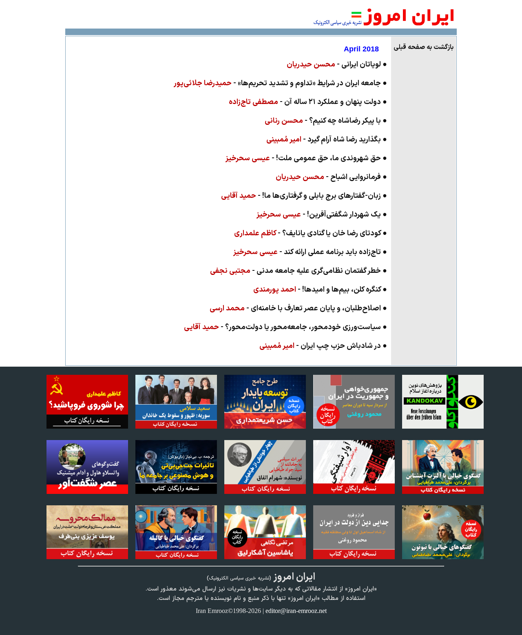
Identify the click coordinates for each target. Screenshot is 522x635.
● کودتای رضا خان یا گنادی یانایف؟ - (310, 233)
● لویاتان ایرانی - (337, 64)
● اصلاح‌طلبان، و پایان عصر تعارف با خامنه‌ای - (298, 308)
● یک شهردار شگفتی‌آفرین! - (322, 214)
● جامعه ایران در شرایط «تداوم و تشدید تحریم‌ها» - (280, 83)
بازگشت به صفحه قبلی (423, 47)
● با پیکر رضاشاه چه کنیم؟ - (326, 120)
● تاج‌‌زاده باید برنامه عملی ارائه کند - (310, 252)
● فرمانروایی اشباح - (331, 177)
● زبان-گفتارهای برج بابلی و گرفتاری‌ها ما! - (304, 195)
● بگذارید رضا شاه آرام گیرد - (326, 139)
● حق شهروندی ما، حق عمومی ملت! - (306, 158)
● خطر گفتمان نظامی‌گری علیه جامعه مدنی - (298, 271)
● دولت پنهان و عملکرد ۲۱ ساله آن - (308, 102)
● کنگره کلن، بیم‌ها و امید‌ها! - (320, 289)
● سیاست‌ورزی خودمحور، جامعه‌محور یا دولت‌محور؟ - (285, 327)
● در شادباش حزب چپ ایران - (323, 346)
